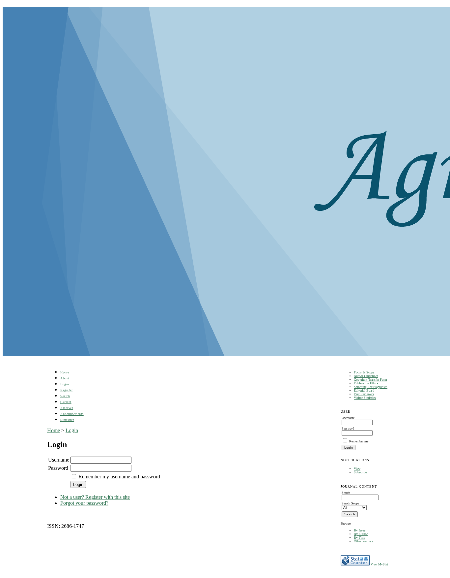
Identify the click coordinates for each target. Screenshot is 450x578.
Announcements (72, 414)
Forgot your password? (84, 503)
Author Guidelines (366, 376)
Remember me (358, 441)
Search (65, 396)
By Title (359, 537)
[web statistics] (355, 564)
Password (58, 468)
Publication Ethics (366, 383)
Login (64, 384)
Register (66, 390)
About (65, 378)
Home (64, 372)
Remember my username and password (119, 476)
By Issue (359, 530)
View (357, 468)
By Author (361, 534)
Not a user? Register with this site (95, 497)
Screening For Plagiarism (370, 387)
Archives (66, 408)
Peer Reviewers (364, 394)
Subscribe (360, 472)
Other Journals (363, 541)
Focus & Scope (364, 372)
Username (58, 460)
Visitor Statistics (365, 398)
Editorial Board (364, 390)
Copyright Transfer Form (370, 379)
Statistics (67, 420)
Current (65, 402)
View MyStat (379, 564)
